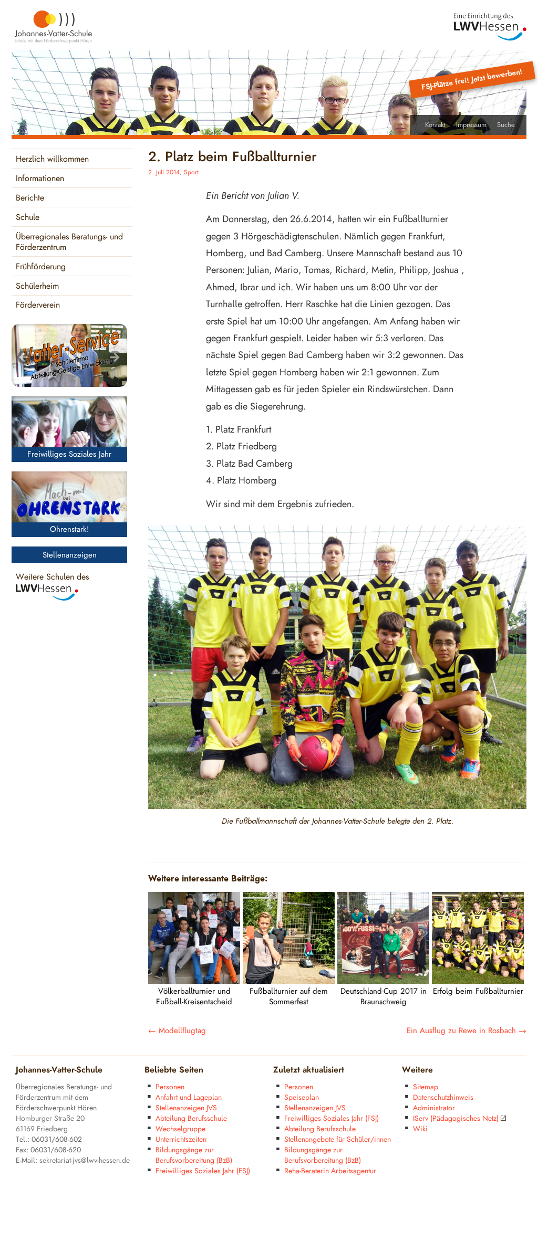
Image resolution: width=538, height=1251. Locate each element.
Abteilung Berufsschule (191, 1118)
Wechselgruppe (180, 1129)
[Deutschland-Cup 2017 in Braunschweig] (383, 981)
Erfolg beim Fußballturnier (478, 991)
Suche (506, 125)
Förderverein (38, 305)
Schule (27, 217)
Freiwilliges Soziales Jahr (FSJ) (203, 1171)
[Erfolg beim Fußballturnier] (478, 981)
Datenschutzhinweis (443, 1097)
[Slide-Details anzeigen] (69, 355)
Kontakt (435, 125)
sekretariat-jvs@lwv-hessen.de (84, 1160)
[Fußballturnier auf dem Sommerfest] (289, 981)
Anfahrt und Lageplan (189, 1097)
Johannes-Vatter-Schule (59, 1070)
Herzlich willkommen (52, 159)
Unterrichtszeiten (181, 1139)
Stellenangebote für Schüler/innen (337, 1139)
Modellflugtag (177, 1031)
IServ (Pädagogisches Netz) (456, 1118)
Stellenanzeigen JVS (186, 1108)
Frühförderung (41, 266)
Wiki (420, 1129)
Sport (191, 172)
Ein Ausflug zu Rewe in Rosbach (466, 1031)
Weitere (417, 1070)
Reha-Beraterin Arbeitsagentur (330, 1171)
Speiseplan (301, 1097)
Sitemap (425, 1087)
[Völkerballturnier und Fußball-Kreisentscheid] (194, 981)
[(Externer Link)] (490, 27)
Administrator (434, 1108)
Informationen (40, 178)
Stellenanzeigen (70, 555)
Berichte (30, 198)
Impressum (471, 125)
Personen (170, 1087)
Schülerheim (37, 286)
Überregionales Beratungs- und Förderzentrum (69, 242)
